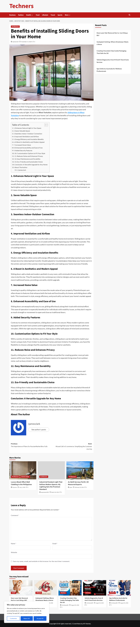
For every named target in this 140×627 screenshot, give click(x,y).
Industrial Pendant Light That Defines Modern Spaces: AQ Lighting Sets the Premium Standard (50, 486)
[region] (26, 612)
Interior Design (25, 477)
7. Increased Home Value (22, 145)
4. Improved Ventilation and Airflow (26, 136)
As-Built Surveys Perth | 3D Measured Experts (78, 483)
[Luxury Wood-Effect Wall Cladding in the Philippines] (22, 470)
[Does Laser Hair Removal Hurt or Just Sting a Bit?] (20, 588)
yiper (71, 487)
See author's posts (38, 429)
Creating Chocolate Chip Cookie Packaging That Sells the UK (111, 52)
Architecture (15, 26)
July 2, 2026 (22, 487)
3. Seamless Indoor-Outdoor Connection (28, 134)
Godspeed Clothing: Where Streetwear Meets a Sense (112, 43)
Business (12, 15)
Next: (74, 446)
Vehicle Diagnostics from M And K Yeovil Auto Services (113, 61)
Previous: (29, 445)
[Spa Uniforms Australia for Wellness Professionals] (119, 588)
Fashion (21, 15)
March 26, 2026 (55, 492)
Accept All (40, 618)
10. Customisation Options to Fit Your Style (29, 153)
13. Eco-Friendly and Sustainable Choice (28, 162)
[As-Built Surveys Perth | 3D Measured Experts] (79, 470)
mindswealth (65, 605)
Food (37, 15)
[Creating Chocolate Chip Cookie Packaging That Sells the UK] (70, 588)
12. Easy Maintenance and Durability (27, 159)
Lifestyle (45, 15)
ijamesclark (16, 41)
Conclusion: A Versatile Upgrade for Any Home (30, 165)
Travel (53, 15)
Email (54, 543)
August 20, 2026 (75, 605)
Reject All (27, 618)
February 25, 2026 (79, 487)
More (66, 15)
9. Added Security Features (23, 150)
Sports (60, 15)
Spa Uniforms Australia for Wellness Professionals (109, 70)
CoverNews (76, 624)
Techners (21, 6)
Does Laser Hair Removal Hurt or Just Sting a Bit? (112, 34)
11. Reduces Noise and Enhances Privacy (28, 156)
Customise (13, 618)
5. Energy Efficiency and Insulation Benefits (29, 139)
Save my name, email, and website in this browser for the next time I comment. (41, 561)
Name (13, 543)
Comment (15, 515)
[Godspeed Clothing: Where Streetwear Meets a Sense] (45, 588)
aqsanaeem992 (45, 492)
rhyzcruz (15, 487)
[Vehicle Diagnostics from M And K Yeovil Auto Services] (94, 588)
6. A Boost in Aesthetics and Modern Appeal (29, 142)
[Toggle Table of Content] (45, 125)
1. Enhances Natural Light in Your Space (27, 128)
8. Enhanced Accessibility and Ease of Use (28, 148)
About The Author (20, 167)
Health (28, 15)
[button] (129, 15)
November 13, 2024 (26, 41)
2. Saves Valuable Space (22, 131)
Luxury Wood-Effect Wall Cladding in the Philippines (21, 483)
